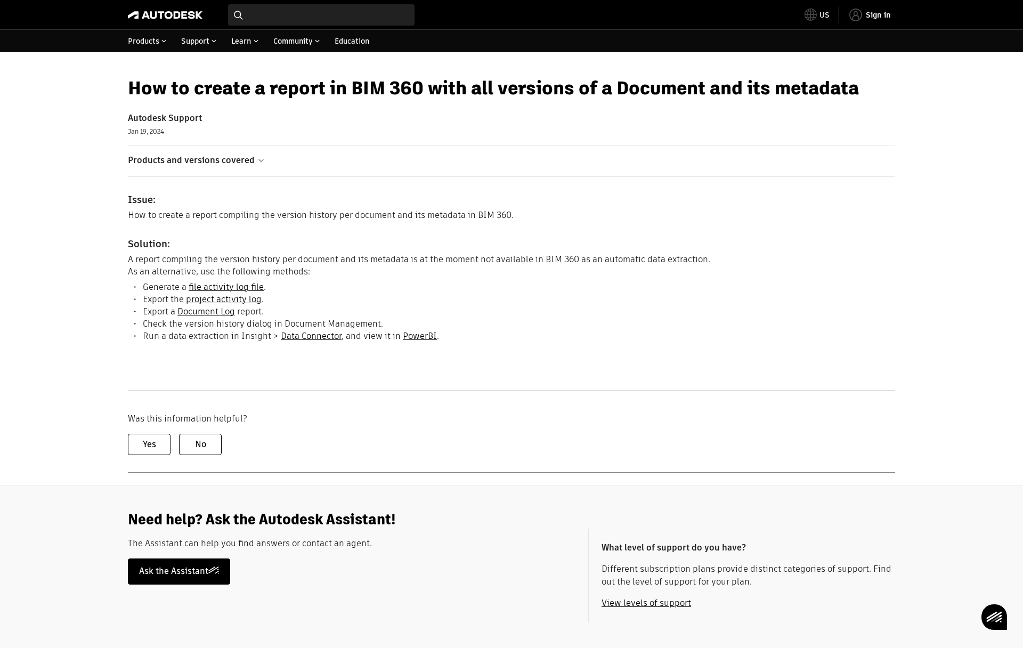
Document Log (206, 311)
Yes (149, 444)
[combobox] (321, 15)
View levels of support (646, 603)
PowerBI (420, 336)
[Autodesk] (165, 15)
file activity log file (226, 287)
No (200, 444)
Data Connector (311, 336)
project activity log (224, 299)
